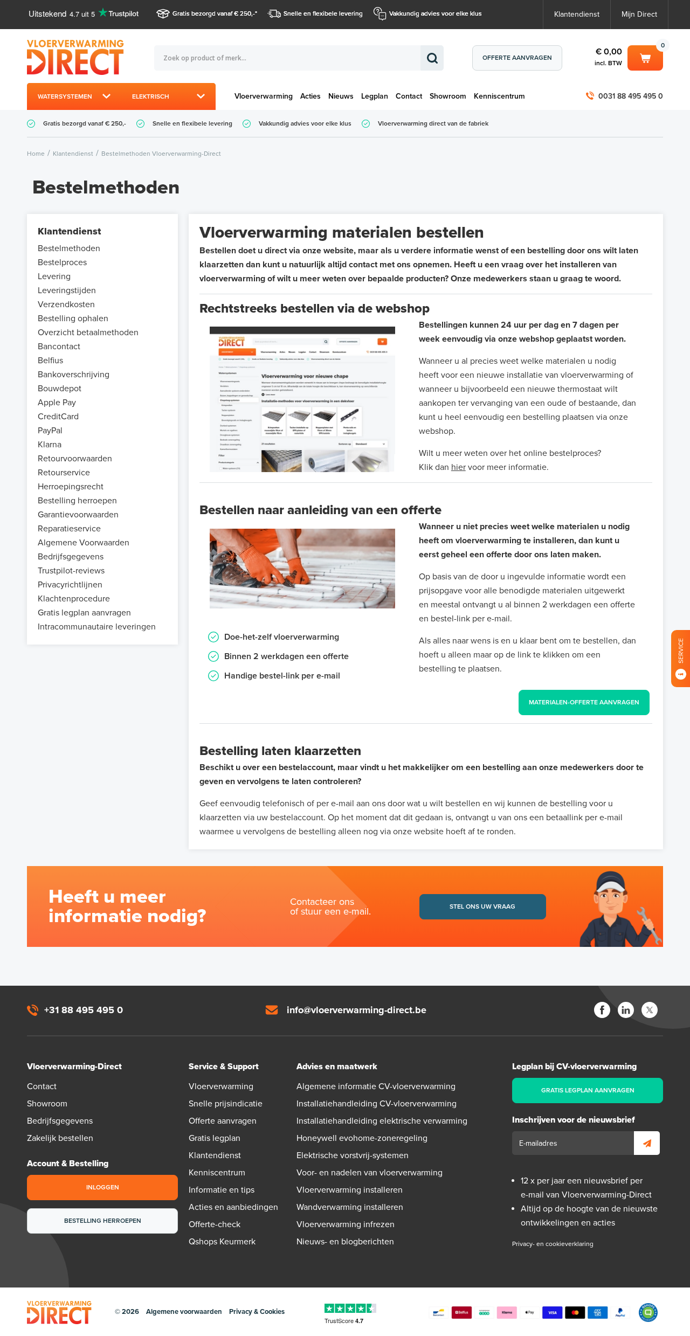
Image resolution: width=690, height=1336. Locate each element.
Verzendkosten (66, 304)
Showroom (448, 96)
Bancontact (59, 346)
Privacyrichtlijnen (70, 584)
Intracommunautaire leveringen (97, 626)
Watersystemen (65, 96)
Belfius (50, 360)
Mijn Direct (639, 14)
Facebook (602, 1010)
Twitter (649, 1010)
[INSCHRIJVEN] (647, 1143)
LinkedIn (626, 1010)
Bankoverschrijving (73, 374)
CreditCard (58, 416)
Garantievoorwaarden (78, 514)
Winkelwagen (645, 56)
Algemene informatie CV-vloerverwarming (376, 1086)
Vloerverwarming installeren (349, 1190)
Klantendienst (576, 14)
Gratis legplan (214, 1138)
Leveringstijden (67, 290)
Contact (409, 96)
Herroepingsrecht (71, 486)
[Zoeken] (432, 58)
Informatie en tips (221, 1190)
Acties (310, 96)
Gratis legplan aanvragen (84, 612)
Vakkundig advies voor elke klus (435, 13)
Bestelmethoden (69, 248)
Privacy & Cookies (257, 1311)
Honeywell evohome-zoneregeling (361, 1138)
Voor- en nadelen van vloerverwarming (369, 1172)
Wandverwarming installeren (349, 1207)
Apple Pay (57, 402)
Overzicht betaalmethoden (88, 332)
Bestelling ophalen (73, 318)
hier (458, 467)
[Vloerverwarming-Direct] (78, 57)
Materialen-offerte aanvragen (584, 702)
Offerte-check (214, 1224)
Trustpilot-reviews (71, 570)
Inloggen (102, 1187)
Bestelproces (62, 262)
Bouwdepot (59, 388)
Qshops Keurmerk (222, 1241)
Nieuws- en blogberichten (345, 1241)
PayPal (50, 430)
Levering (54, 276)
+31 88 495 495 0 (83, 1010)
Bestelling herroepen (77, 500)
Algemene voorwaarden (184, 1311)
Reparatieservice (69, 528)
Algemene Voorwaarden (83, 542)
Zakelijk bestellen (60, 1138)
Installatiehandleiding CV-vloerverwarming (376, 1103)
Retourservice (64, 472)
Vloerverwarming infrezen (345, 1224)
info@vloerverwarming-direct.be (356, 1010)
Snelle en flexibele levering (323, 13)
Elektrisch (150, 96)
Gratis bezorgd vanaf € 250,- (213, 13)
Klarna (49, 444)
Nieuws (341, 96)
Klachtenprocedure (74, 598)
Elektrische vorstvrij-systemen (352, 1155)
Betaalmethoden (529, 1313)
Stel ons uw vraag (482, 906)
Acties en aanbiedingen (233, 1207)
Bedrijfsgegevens (71, 556)
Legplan (374, 96)
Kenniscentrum (499, 96)
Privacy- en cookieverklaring (553, 1244)
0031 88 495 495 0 (630, 96)
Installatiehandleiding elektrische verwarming (381, 1121)
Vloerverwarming (263, 96)
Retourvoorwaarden (75, 458)
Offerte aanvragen (517, 57)
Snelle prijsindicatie (226, 1103)
